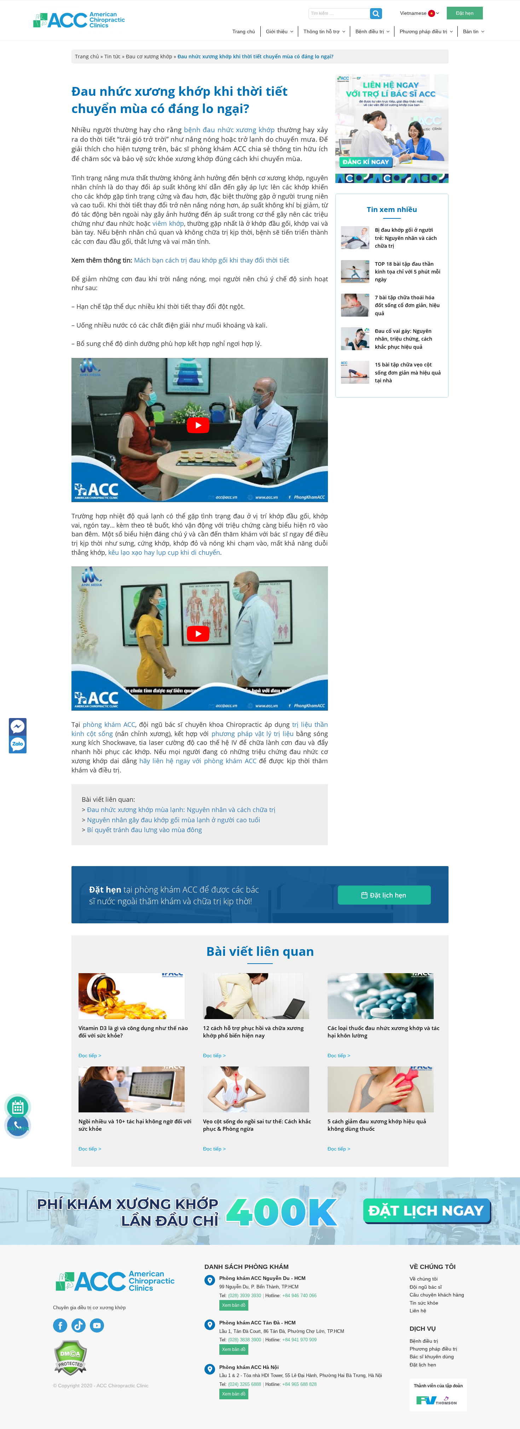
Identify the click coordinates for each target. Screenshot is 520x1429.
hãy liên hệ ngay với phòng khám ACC (197, 761)
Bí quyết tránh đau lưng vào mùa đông (144, 829)
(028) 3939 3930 (244, 1295)
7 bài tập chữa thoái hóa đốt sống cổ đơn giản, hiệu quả (407, 305)
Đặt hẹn (465, 13)
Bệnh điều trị (370, 31)
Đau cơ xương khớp (149, 56)
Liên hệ (418, 1310)
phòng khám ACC (109, 724)
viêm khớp (168, 223)
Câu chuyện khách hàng (437, 1295)
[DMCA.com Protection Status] (70, 1357)
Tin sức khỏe (424, 1303)
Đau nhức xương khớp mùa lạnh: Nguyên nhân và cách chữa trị (181, 809)
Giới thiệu (277, 31)
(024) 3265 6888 (244, 1384)
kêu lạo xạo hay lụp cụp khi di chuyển (164, 552)
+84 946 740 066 (299, 1295)
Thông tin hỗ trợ (322, 31)
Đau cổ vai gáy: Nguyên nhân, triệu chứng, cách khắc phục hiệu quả (403, 339)
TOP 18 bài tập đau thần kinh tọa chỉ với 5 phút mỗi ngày (407, 271)
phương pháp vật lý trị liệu (253, 733)
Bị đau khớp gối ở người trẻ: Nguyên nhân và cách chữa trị (406, 238)
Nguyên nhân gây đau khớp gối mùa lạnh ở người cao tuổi (173, 820)
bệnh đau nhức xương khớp (229, 129)
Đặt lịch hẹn (388, 895)
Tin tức (112, 56)
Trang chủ (243, 31)
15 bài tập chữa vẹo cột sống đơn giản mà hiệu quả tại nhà (408, 372)
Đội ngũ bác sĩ (426, 1287)
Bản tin (471, 31)
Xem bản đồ (233, 1305)
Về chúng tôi (424, 1279)
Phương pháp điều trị (423, 31)
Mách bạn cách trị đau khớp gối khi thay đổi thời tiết (211, 260)
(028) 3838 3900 (244, 1339)
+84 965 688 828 (299, 1384)
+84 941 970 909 (299, 1339)
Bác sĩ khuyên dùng (432, 1356)
